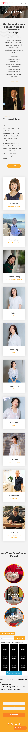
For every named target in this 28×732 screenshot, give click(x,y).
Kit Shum (14, 204)
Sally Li (14, 313)
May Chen (14, 423)
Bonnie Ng (14, 350)
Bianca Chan (14, 240)
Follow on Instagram (14, 673)
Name (14, 701)
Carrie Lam (14, 386)
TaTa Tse (14, 532)
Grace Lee (14, 459)
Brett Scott (14, 496)
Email (14, 706)
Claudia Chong (14, 277)
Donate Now (18, 727)
